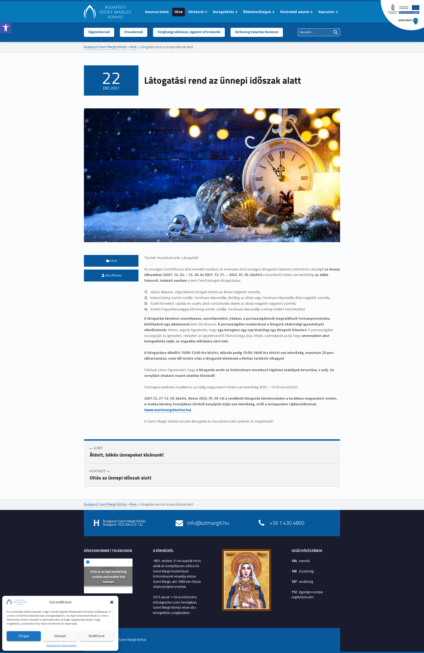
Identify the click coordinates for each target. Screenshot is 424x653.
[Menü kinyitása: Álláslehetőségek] (273, 12)
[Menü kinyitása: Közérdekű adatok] (311, 12)
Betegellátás (223, 11)
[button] (5, 28)
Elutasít (60, 635)
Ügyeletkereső (99, 32)
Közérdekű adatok (294, 11)
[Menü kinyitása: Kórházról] (206, 12)
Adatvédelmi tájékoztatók (61, 645)
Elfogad (24, 635)
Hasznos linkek (157, 11)
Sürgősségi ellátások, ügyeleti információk (188, 32)
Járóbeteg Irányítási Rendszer (257, 32)
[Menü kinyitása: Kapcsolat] (337, 12)
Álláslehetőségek (257, 11)
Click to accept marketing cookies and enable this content (108, 576)
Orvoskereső (133, 32)
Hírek (178, 11)
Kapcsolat (326, 11)
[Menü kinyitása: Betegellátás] (236, 12)
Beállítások (97, 635)
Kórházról (196, 11)
